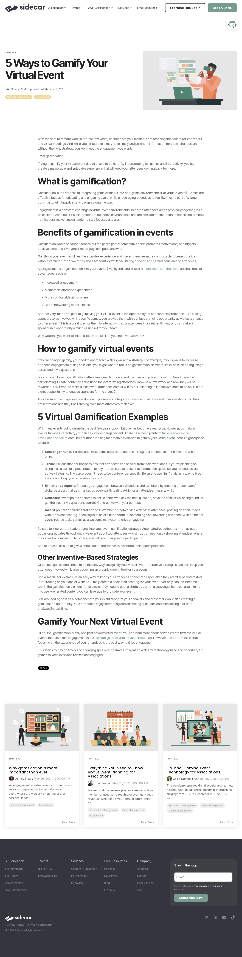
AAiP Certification (99, 8)
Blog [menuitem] (107, 883)
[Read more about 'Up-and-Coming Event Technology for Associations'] (200, 727)
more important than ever (161, 269)
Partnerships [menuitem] (79, 876)
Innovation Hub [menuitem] (47, 876)
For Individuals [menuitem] (14, 869)
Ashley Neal (23, 778)
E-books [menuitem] (109, 890)
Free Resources (147, 8)
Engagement (42, 97)
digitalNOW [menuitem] (45, 869)
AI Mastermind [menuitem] (14, 883)
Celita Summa (182, 779)
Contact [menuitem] (142, 876)
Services (123, 8)
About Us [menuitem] (143, 869)
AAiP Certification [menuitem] (16, 890)
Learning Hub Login (185, 8)
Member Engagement (18, 97)
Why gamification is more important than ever (33, 770)
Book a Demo (222, 8)
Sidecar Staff (19, 89)
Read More (68, 822)
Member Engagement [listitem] (22, 805)
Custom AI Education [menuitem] (84, 869)
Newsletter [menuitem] (111, 876)
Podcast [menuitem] (109, 869)
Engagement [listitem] (46, 805)
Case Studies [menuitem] (145, 883)
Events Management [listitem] (133, 810)
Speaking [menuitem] (77, 883)
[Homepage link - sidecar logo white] (18, 919)
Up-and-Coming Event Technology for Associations (193, 770)
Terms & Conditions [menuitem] (39, 925)
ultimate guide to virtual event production (123, 638)
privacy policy (200, 886)
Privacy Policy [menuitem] (14, 925)
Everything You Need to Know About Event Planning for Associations (115, 772)
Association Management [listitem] (103, 810)
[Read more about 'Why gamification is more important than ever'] (42, 727)
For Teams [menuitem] (12, 876)
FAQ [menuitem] (139, 890)
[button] (207, 918)
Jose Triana (102, 783)
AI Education (56, 8)
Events (76, 8)
